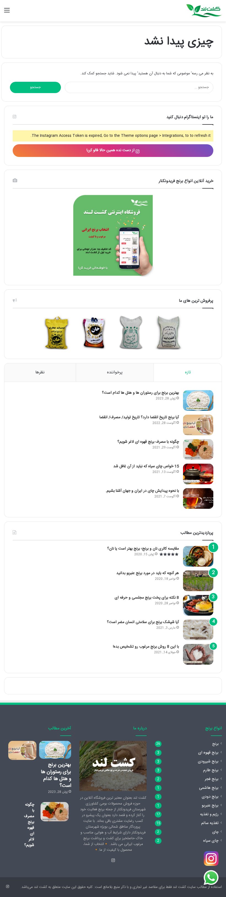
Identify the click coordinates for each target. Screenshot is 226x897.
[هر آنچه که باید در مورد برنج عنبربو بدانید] (198, 580)
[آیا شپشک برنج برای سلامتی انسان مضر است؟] (198, 629)
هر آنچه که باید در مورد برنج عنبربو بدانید (147, 573)
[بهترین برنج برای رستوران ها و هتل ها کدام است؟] (198, 400)
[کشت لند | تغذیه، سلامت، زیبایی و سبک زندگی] (204, 11)
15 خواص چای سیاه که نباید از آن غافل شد (146, 466)
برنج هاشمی (209, 788)
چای (215, 832)
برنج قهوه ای (208, 753)
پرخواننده (115, 372)
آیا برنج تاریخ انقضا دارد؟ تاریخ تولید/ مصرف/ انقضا (139, 417)
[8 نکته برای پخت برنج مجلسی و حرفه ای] (198, 605)
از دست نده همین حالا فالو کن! (111, 150)
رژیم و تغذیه (209, 814)
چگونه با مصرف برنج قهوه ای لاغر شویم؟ (148, 442)
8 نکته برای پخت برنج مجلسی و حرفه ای (147, 597)
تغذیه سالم (210, 823)
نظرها (40, 372)
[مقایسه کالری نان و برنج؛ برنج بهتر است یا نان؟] (198, 556)
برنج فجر (212, 779)
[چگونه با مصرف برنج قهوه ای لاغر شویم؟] (198, 449)
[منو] (7, 13)
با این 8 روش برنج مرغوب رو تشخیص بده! (146, 646)
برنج (215, 744)
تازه (188, 372)
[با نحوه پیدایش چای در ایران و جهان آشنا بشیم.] (198, 498)
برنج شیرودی (208, 762)
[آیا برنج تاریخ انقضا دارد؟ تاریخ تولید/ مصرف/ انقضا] (198, 425)
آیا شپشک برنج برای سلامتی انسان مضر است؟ (143, 622)
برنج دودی (210, 797)
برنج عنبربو (210, 806)
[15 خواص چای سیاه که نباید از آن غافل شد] (198, 474)
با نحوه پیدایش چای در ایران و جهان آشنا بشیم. (142, 491)
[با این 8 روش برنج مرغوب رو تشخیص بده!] (198, 654)
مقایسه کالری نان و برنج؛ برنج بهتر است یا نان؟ (143, 548)
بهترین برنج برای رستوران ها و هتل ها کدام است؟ (140, 393)
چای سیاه (211, 841)
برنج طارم (211, 770)
